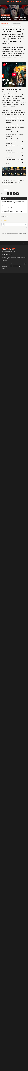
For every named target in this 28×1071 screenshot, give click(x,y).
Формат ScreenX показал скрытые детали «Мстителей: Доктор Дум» (11, 206)
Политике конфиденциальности (8, 258)
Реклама (3, 268)
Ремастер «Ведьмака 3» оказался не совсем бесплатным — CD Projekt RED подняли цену (12, 211)
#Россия (6, 190)
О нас (3, 265)
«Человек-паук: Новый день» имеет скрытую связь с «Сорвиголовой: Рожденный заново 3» (13, 202)
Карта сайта (4, 266)
